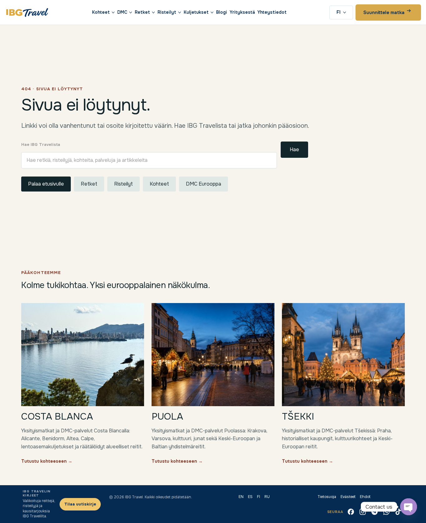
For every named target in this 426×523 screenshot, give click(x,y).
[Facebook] (351, 512)
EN (241, 496)
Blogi (221, 12)
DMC (122, 12)
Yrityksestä (242, 12)
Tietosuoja (326, 496)
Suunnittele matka (383, 12)
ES (250, 496)
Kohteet (101, 12)
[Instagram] (363, 512)
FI (338, 12)
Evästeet (348, 496)
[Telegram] (375, 512)
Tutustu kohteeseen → (46, 461)
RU (267, 496)
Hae (294, 149)
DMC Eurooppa (203, 184)
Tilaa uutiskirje (80, 504)
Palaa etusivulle (46, 184)
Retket (142, 12)
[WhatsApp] (386, 512)
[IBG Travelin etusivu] (27, 12)
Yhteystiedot (272, 12)
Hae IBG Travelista (40, 144)
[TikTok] (398, 512)
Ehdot (365, 496)
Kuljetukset (196, 12)
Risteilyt (166, 12)
